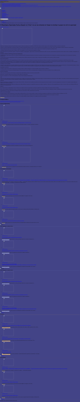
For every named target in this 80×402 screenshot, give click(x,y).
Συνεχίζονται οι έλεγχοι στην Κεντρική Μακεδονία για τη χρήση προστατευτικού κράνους (14, 3)
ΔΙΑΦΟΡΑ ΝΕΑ (4, 11)
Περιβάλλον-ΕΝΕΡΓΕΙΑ (5, 14)
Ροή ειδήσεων (4, 10)
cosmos (6, 142)
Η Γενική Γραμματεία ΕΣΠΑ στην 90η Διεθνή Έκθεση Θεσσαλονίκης (11, 5)
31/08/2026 (3, 142)
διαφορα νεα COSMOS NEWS (6, 327)
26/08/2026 (3, 192)
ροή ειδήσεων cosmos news (5, 239)
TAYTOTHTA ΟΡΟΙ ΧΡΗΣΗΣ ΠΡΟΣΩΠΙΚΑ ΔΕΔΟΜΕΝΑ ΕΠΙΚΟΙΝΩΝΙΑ (12, 17)
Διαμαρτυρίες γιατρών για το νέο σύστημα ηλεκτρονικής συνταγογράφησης (10, 101)
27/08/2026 (3, 178)
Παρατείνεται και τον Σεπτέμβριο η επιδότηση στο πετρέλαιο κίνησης (11, 4)
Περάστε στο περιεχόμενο (3, 0)
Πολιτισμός (3, 183)
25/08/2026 (3, 219)
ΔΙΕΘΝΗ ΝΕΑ (4, 12)
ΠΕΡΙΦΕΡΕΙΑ (4, 13)
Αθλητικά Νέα (4, 15)
